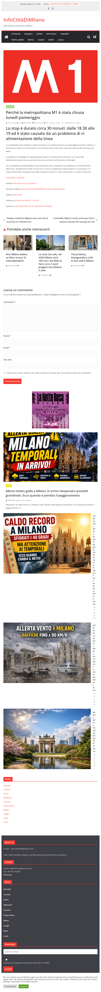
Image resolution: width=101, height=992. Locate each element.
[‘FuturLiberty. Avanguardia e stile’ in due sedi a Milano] (83, 236)
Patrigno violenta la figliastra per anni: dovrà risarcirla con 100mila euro (27, 220)
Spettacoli (51, 34)
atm (47, 123)
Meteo (31, 40)
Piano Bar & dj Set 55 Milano (24, 183)
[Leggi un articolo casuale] (95, 37)
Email (6, 347)
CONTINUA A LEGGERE (15, 178)
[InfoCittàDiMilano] (6, 37)
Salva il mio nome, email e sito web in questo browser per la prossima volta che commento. (49, 373)
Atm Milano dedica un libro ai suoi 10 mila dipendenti (16, 257)
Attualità (15, 34)
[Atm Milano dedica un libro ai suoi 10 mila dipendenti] (17, 236)
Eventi (39, 34)
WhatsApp (7, 875)
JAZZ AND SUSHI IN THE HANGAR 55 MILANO (33, 206)
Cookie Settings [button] (10, 986)
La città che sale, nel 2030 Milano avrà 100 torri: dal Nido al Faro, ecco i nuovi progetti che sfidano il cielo (50, 262)
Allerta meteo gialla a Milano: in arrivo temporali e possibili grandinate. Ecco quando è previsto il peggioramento (47, 493)
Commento (9, 302)
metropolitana (70, 123)
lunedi (58, 123)
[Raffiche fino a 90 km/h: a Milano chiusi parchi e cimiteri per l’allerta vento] (47, 665)
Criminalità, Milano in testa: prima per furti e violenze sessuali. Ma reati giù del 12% (74, 220)
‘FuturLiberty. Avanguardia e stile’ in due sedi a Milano (82, 257)
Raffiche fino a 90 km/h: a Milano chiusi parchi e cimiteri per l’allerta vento (94, 657)
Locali (61, 40)
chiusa (52, 123)
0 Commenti (38, 123)
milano (78, 123)
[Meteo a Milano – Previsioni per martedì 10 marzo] (47, 739)
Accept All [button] (23, 986)
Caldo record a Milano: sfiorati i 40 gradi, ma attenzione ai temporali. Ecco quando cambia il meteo (94, 560)
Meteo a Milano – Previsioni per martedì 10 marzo (94, 731)
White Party (17, 195)
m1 (62, 123)
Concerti (64, 34)
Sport (51, 40)
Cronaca (28, 34)
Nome (7, 336)
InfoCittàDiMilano (24, 19)
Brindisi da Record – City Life (27, 200)
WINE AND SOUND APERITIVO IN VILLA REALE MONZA (43, 189)
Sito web (7, 359)
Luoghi (41, 40)
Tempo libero (17, 40)
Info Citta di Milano (14, 123)
